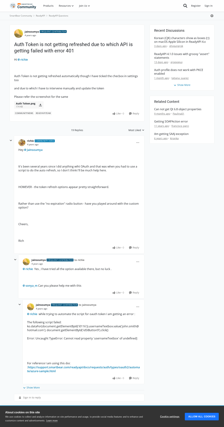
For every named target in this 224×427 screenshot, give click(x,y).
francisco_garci (180, 126)
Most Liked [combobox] (136, 130)
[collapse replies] (11, 140)
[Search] (185, 6)
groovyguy (177, 62)
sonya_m (31, 286)
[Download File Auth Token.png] (40, 105)
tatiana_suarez (180, 78)
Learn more (52, 420)
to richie (79, 260)
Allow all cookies (201, 416)
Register (196, 5)
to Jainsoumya (87, 304)
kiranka (174, 138)
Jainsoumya (32, 31)
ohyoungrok (176, 46)
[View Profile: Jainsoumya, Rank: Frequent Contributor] (18, 33)
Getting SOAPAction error (171, 121)
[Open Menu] (211, 15)
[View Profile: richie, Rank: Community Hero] (21, 142)
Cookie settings (170, 416)
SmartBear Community (21, 15)
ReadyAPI (40, 15)
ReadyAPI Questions (58, 15)
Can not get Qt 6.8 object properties (177, 109)
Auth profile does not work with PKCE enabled (178, 72)
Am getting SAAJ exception (171, 134)
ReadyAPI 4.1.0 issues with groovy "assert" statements (181, 56)
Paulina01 (178, 113)
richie (24, 60)
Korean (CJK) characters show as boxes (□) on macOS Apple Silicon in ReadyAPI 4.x (181, 40)
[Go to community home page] (23, 6)
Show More (33, 387)
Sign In (209, 5)
